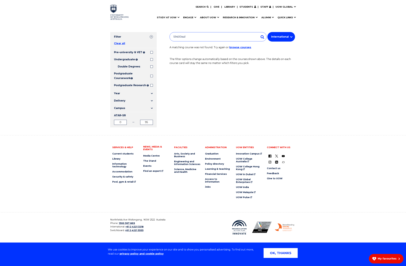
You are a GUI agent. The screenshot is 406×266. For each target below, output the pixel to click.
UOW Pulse (243, 197)
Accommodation (122, 171)
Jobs (208, 187)
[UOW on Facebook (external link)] (270, 156)
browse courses (240, 47)
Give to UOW (274, 178)
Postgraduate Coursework (122, 76)
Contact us (273, 168)
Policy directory (214, 164)
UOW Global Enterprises (243, 181)
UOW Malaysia (244, 192)
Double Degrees (129, 66)
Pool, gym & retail (122, 182)
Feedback (273, 173)
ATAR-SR (120, 115)
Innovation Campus (247, 153)
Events (147, 166)
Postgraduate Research (130, 85)
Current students (123, 153)
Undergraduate (124, 59)
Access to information (212, 180)
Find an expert (152, 171)
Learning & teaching (217, 169)
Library (229, 6)
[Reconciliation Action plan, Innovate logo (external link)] (239, 227)
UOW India (242, 187)
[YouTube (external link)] (283, 156)
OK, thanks (280, 253)
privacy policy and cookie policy (142, 253)
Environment (213, 159)
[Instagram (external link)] (270, 162)
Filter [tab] (117, 36)
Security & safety (122, 176)
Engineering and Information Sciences (187, 163)
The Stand (149, 161)
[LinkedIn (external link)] (277, 162)
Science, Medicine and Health (185, 170)
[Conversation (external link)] (283, 162)
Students (246, 6)
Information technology (119, 165)
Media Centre (151, 155)
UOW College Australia (244, 160)
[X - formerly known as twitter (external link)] (277, 156)
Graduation (212, 153)
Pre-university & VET (128, 52)
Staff (264, 6)
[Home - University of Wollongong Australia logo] (119, 12)
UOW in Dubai (244, 174)
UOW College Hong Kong (247, 168)
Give (216, 6)
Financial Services (216, 174)
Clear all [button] (119, 43)
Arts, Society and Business (184, 155)
